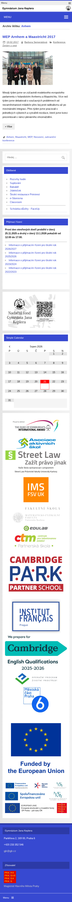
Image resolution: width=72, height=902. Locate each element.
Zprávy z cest (10, 45)
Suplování (15, 183)
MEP (30, 137)
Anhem (10, 137)
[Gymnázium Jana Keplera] (36, 10)
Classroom (16, 202)
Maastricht (20, 137)
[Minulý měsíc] (9, 346)
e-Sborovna (16, 198)
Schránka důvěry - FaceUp (25, 208)
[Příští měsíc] (62, 346)
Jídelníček (15, 190)
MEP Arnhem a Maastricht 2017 (29, 37)
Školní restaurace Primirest (25, 194)
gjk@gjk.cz (10, 851)
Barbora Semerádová (35, 42)
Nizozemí (39, 137)
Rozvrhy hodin (18, 179)
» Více (8, 126)
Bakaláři (14, 186)
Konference (59, 42)
